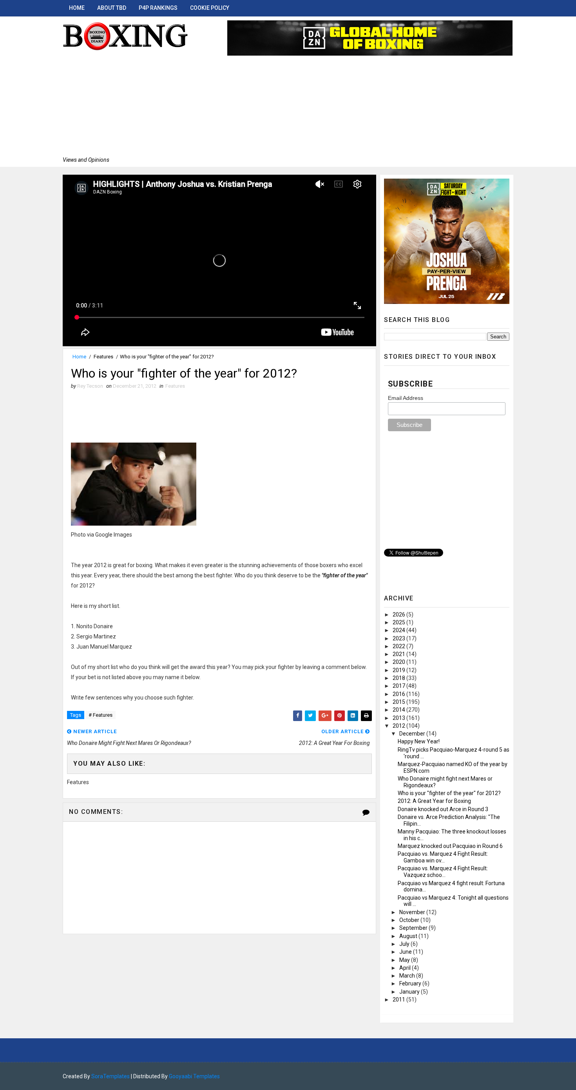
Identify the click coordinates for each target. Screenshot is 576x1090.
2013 (399, 718)
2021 (399, 654)
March (407, 976)
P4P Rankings (158, 8)
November (412, 912)
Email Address (405, 398)
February (410, 983)
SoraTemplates (110, 1076)
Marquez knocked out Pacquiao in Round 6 (450, 846)
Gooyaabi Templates (194, 1076)
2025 (399, 622)
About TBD (111, 8)
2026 (399, 614)
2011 (399, 999)
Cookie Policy (209, 8)
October (409, 920)
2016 (399, 694)
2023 (399, 638)
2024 (399, 630)
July (405, 944)
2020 (399, 662)
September (414, 928)
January (410, 992)
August (408, 936)
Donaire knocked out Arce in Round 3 (443, 809)
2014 (399, 710)
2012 (399, 726)
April (405, 968)
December (412, 733)
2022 (399, 646)
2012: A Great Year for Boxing (434, 801)
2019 (399, 670)
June (406, 952)
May (405, 960)
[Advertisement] (125, 104)
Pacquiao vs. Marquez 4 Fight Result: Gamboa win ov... (443, 857)
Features (103, 357)
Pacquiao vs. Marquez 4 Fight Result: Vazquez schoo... (443, 871)
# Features (100, 715)
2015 (399, 702)
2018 (399, 678)
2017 (399, 686)
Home (77, 8)
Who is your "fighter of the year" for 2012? (449, 793)
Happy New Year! (419, 741)
